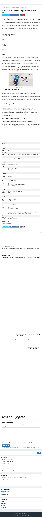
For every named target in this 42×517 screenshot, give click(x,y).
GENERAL (4, 40)
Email (16, 438)
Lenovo (12, 125)
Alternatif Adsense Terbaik (7, 467)
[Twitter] (2, 251)
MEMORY (4, 45)
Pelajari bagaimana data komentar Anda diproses (30, 447)
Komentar (4, 426)
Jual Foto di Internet (5, 463)
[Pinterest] (23, 15)
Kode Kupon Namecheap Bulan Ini (8, 468)
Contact (18, 515)
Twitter (3, 505)
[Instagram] (5, 251)
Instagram (4, 503)
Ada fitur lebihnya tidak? (7, 35)
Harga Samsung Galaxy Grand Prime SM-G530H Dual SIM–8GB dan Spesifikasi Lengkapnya (18, 484)
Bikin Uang (27, 513)
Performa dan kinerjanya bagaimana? (9, 34)
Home (2, 7)
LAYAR (4, 41)
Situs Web (29, 438)
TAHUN (4, 39)
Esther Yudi (4, 12)
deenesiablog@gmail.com (6, 491)
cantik (5, 67)
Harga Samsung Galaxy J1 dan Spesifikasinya (10, 482)
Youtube (3, 501)
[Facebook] (3, 251)
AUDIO (4, 44)
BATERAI (4, 49)
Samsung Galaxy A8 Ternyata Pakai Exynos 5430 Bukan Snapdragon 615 (20, 335)
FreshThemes (24, 513)
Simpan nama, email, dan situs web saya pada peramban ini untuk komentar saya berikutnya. (18, 442)
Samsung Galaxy (7, 7)
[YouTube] (4, 251)
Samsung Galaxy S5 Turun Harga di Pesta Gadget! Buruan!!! (12, 481)
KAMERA (4, 48)
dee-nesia (11, 61)
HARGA (4, 38)
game (6, 93)
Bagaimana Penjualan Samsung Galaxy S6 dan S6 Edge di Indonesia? (21, 417)
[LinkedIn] (21, 15)
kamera (18, 111)
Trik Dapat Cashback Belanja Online (8, 470)
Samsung (4, 223)
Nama (3, 438)
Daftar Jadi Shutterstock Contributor (8, 465)
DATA (4, 46)
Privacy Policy (27, 515)
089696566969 (4, 492)
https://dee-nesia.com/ (10, 246)
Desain (4, 33)
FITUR (4, 50)
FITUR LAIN (5, 51)
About (15, 515)
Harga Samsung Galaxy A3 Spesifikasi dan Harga (11, 479)
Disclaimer (22, 515)
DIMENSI (4, 43)
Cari (39, 452)
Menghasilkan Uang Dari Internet (8, 459)
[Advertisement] (21, 135)
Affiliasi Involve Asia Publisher (7, 461)
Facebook (4, 507)
